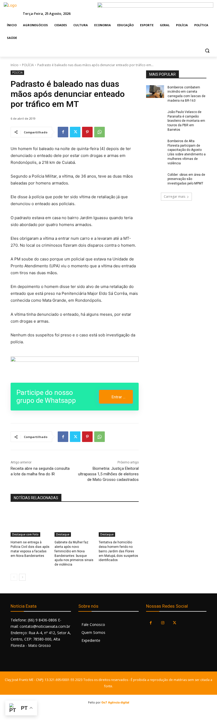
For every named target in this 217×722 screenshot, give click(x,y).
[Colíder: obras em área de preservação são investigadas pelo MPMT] (155, 179)
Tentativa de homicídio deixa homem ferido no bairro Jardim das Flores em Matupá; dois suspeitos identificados (118, 551)
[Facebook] (63, 132)
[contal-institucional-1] (75, 366)
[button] (207, 50)
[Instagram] (162, 623)
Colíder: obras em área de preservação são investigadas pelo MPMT (186, 179)
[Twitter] (75, 132)
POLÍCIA (28, 65)
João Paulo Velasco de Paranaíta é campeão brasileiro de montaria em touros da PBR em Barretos (186, 121)
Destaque (62, 534)
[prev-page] (14, 577)
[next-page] (22, 577)
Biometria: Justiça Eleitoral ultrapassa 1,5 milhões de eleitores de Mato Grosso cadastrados (108, 474)
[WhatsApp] (99, 132)
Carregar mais (174, 196)
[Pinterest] (87, 132)
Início (15, 65)
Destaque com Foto (25, 534)
